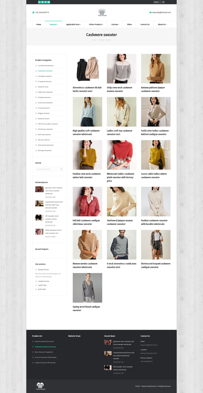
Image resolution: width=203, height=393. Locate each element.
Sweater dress (43, 118)
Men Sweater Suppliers (44, 352)
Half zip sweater (44, 134)
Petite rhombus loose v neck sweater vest (53, 231)
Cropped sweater (45, 81)
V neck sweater (44, 108)
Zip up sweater (44, 140)
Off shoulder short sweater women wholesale (51, 219)
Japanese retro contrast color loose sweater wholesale (53, 191)
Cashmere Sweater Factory (45, 347)
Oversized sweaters (46, 145)
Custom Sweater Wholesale (46, 357)
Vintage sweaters (45, 150)
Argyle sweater (44, 113)
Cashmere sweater (45, 71)
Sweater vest (43, 87)
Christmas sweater (45, 129)
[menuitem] (38, 24)
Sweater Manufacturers (44, 341)
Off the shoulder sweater (48, 124)
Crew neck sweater (45, 103)
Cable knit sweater (45, 92)
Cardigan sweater (45, 76)
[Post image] (39, 189)
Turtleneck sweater (46, 65)
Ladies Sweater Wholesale (45, 363)
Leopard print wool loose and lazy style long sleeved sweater (54, 205)
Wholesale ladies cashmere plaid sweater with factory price (120, 177)
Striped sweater (44, 97)
